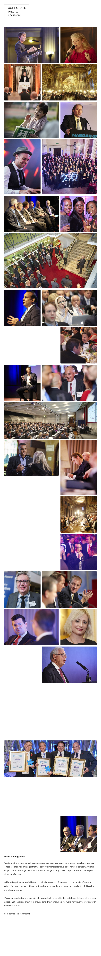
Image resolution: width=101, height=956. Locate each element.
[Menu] (94, 6)
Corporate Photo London (16, 11)
